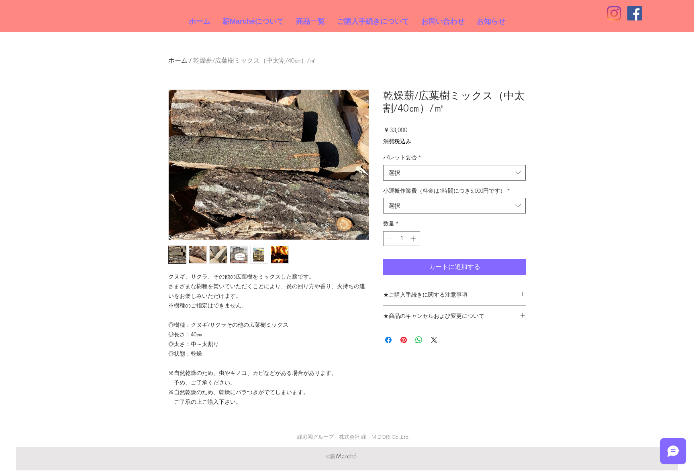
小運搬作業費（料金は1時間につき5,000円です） (446, 190)
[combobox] (454, 173)
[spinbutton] (401, 239)
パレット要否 (402, 157)
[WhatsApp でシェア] (419, 340)
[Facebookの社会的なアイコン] (634, 13)
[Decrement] (389, 239)
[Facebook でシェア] (388, 340)
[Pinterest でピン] (403, 340)
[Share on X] (434, 340)
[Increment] (414, 239)
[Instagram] (614, 13)
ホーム (178, 60)
